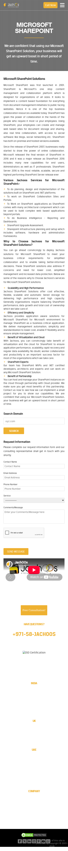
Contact (34, 803)
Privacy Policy (34, 820)
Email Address (10, 473)
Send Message (16, 551)
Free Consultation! (34, 610)
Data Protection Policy (34, 817)
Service (7, 495)
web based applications (50, 210)
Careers (34, 807)
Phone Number (10, 484)
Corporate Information (34, 797)
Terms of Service (34, 810)
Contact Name (10, 462)
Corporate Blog (34, 813)
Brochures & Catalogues (34, 800)
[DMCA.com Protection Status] (34, 835)
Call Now (50, 5)
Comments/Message (13, 507)
